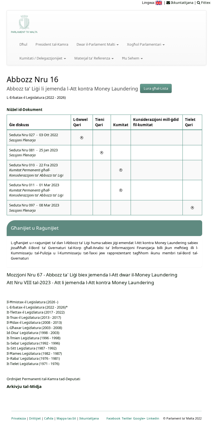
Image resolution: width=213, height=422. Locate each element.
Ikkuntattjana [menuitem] (181, 2)
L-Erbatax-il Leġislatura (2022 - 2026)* (37, 307)
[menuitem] (159, 2)
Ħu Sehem (131, 58)
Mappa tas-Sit (66, 418)
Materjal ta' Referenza (92, 58)
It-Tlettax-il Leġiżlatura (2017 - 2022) (36, 312)
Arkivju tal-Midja (24, 386)
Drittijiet (35, 418)
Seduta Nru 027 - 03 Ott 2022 (33, 137)
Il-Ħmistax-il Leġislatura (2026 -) (32, 301)
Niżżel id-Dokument (24, 109)
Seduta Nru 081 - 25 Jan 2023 (33, 152)
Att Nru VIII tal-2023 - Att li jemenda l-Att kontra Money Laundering (80, 282)
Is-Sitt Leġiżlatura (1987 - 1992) (32, 348)
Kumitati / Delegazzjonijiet (41, 58)
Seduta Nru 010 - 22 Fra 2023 (36, 170)
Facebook (113, 418)
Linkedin (153, 418)
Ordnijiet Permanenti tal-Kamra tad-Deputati (43, 378)
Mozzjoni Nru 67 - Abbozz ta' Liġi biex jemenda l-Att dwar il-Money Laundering (92, 274)
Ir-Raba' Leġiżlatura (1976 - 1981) (33, 358)
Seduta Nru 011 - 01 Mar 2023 (36, 190)
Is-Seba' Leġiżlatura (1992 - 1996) (33, 343)
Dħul (23, 44)
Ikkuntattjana (89, 418)
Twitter (127, 418)
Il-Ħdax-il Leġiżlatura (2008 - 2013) (34, 322)
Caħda (48, 418)
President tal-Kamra (52, 44)
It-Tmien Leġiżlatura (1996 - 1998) (33, 337)
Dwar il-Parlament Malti (96, 44)
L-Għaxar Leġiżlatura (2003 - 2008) (34, 327)
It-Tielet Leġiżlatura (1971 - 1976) (33, 363)
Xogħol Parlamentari (144, 44)
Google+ (139, 418)
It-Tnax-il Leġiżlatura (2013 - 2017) (34, 317)
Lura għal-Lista (156, 88)
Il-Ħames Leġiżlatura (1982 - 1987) (34, 353)
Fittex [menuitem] (205, 2)
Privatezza (18, 418)
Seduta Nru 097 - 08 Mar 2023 (34, 208)
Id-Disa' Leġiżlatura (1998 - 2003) (33, 332)
